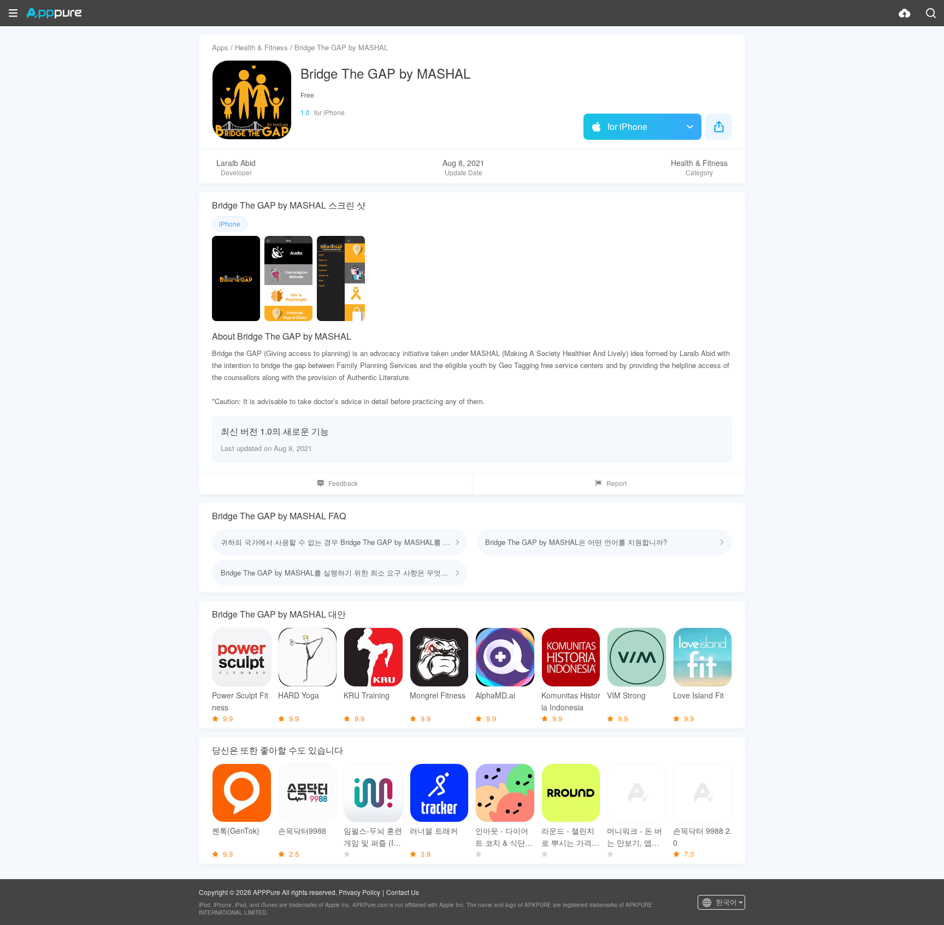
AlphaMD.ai (495, 695)
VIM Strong (626, 695)
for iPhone (627, 126)
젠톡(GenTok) (235, 830)
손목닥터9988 (302, 830)
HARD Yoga (298, 695)
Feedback (343, 483)
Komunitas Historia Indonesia (570, 701)
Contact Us (402, 892)
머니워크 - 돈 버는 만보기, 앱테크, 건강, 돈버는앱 (634, 837)
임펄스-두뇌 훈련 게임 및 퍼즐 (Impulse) (373, 837)
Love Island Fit (698, 695)
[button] (13, 13)
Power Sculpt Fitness (240, 701)
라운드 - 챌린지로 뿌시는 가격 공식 (567, 837)
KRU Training (367, 695)
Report (616, 483)
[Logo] (53, 13)
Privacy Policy (359, 892)
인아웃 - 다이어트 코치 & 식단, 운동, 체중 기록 (501, 837)
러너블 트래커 (434, 830)
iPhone (229, 223)
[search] (931, 13)
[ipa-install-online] (905, 13)
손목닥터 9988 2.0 (702, 836)
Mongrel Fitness (437, 695)
